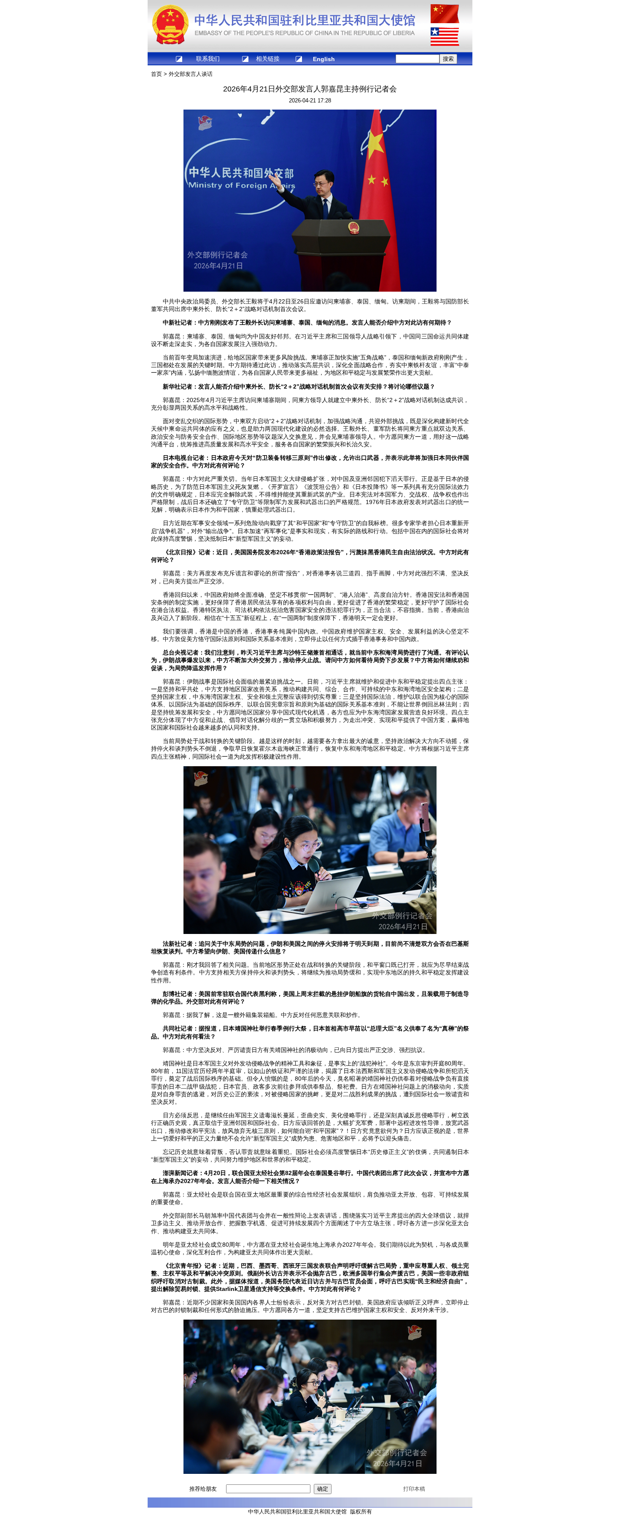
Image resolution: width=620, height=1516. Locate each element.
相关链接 (268, 58)
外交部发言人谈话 (191, 74)
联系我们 (208, 58)
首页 (156, 74)
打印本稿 (414, 1489)
